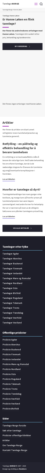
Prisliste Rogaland (11, 379)
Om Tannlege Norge (12, 445)
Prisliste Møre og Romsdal (15, 364)
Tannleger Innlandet (12, 273)
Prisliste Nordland (11, 369)
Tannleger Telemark (12, 303)
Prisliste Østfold (10, 408)
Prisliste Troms (10, 388)
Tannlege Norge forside (14, 425)
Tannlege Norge (7, 10)
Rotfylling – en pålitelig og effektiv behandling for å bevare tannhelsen (20, 148)
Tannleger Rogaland (12, 298)
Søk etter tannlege (11, 430)
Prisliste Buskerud (11, 349)
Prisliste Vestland (11, 403)
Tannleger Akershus (12, 258)
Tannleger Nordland (12, 283)
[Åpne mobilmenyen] (36, 4)
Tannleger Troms (10, 307)
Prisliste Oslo (9, 374)
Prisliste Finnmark (11, 354)
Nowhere (22, 469)
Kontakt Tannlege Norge (14, 450)
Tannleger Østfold (11, 293)
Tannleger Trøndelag (12, 312)
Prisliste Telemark (11, 384)
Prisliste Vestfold (11, 398)
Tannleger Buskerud (12, 263)
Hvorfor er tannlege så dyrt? (21, 189)
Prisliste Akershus (11, 344)
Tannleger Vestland (12, 322)
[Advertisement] (22, 78)
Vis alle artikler (21, 228)
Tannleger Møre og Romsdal (16, 278)
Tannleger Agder (10, 253)
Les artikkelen (8, 179)
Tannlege (10, 3)
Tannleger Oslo (10, 288)
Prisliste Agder (9, 339)
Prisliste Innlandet (11, 359)
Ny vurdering (21, 46)
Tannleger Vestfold (11, 317)
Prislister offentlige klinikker (16, 435)
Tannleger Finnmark (12, 268)
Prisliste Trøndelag (12, 393)
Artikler (6, 440)
